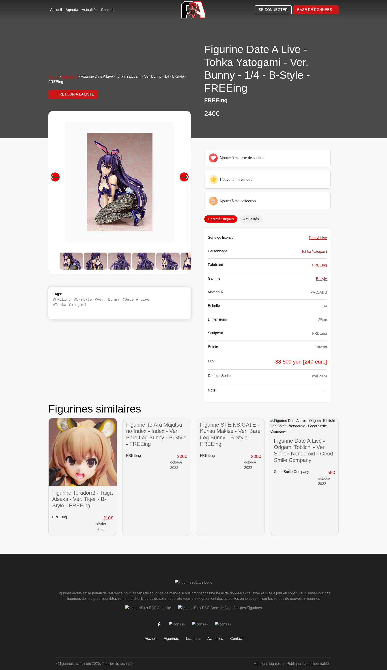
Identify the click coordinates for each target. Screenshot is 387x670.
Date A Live (318, 238)
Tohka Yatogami (314, 251)
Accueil (56, 10)
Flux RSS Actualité (156, 608)
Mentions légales (267, 664)
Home (53, 76)
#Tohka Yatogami (69, 305)
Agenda (72, 10)
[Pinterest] (223, 624)
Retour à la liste (76, 94)
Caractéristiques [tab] (221, 219)
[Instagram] (200, 624)
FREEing (319, 265)
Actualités (89, 10)
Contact (107, 10)
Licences (193, 638)
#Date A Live (136, 299)
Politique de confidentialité (308, 664)
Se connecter (273, 10)
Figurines (69, 76)
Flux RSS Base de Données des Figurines (228, 608)
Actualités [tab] (251, 219)
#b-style (83, 299)
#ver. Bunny (107, 299)
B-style (321, 279)
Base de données (314, 10)
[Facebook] (159, 624)
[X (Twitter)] (177, 624)
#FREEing (62, 299)
